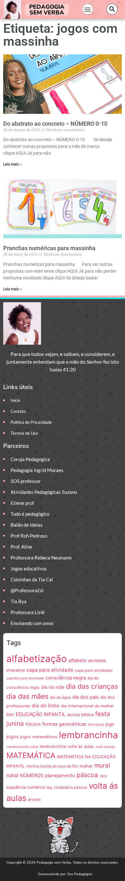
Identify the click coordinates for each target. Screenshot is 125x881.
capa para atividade (49, 670)
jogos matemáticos (38, 736)
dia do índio (45, 706)
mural (102, 765)
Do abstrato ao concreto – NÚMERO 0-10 (55, 123)
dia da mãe (52, 687)
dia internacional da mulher (87, 706)
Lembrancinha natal (22, 747)
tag (49, 787)
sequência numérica (25, 787)
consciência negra (66, 678)
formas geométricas (64, 724)
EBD (10, 714)
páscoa (87, 775)
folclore (33, 724)
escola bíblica (80, 714)
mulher (86, 766)
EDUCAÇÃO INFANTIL (41, 714)
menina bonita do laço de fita (52, 766)
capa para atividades (94, 670)
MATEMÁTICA (30, 755)
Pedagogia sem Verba (46, 9)
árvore (34, 799)
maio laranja (105, 747)
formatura (96, 724)
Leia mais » (12, 164)
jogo (109, 724)
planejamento (60, 775)
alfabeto (78, 660)
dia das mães (27, 696)
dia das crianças (92, 686)
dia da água (60, 697)
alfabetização (36, 658)
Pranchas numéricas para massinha (49, 248)
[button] (87, 9)
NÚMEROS (31, 775)
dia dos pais (85, 697)
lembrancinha (88, 734)
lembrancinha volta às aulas (67, 746)
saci (103, 775)
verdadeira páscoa (70, 787)
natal (12, 775)
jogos (12, 737)
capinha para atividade (25, 678)
